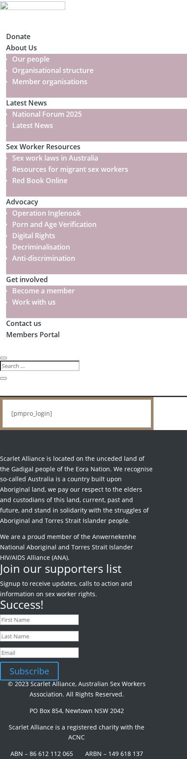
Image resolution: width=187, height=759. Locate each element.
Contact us (23, 323)
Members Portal (33, 334)
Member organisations (49, 81)
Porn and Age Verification (54, 224)
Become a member (43, 291)
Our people (31, 59)
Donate (18, 36)
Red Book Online (39, 180)
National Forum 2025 (47, 114)
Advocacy (22, 202)
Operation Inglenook (46, 213)
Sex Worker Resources (43, 146)
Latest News (26, 103)
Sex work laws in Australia (55, 158)
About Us (21, 48)
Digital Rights (33, 235)
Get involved (27, 279)
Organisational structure (53, 70)
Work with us (34, 302)
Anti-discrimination (43, 258)
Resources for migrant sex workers (70, 169)
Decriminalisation (41, 247)
